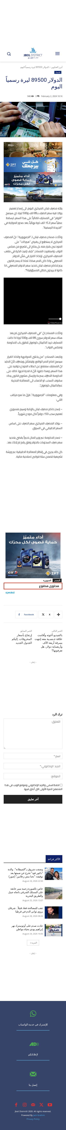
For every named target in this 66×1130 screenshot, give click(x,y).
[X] (41, 1105)
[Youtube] (50, 1105)
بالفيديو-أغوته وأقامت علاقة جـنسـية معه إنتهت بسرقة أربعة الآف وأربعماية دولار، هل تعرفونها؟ (48, 643)
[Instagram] (24, 1105)
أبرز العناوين (56, 67)
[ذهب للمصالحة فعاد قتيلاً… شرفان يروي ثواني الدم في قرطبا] (53, 912)
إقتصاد (57, 72)
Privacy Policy (33, 1119)
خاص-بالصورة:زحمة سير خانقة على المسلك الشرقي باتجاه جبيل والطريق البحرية (25, 892)
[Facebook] (16, 1105)
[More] (58, 614)
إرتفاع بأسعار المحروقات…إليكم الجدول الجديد (22, 639)
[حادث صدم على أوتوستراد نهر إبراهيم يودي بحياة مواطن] (53, 930)
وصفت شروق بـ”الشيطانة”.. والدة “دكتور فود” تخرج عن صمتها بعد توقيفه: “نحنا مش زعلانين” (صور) (25, 873)
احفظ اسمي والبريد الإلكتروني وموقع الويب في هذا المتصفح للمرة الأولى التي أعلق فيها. (33, 787)
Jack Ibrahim (39, 1115)
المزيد (34, 942)
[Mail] (33, 1105)
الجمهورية (47, 580)
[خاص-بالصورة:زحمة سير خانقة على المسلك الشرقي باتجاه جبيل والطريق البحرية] (53, 893)
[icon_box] (33, 1023)
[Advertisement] (33, 497)
